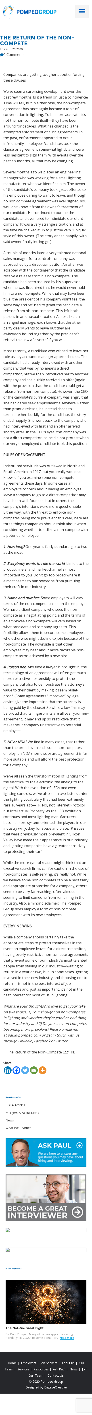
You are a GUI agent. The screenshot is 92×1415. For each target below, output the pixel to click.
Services (23, 1369)
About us (68, 1363)
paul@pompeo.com (24, 1035)
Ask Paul (59, 1369)
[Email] (34, 1070)
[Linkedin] (8, 1070)
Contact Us (56, 1375)
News (10, 1120)
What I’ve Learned (18, 1128)
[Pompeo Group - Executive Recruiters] (30, 11)
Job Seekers (48, 1363)
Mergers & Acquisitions (22, 1113)
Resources (41, 1369)
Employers (28, 1363)
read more (67, 1338)
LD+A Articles (15, 1105)
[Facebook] (16, 1070)
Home (12, 1363)
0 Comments (14, 54)
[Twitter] (25, 1070)
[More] (42, 1070)
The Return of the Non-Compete (34, 1052)
